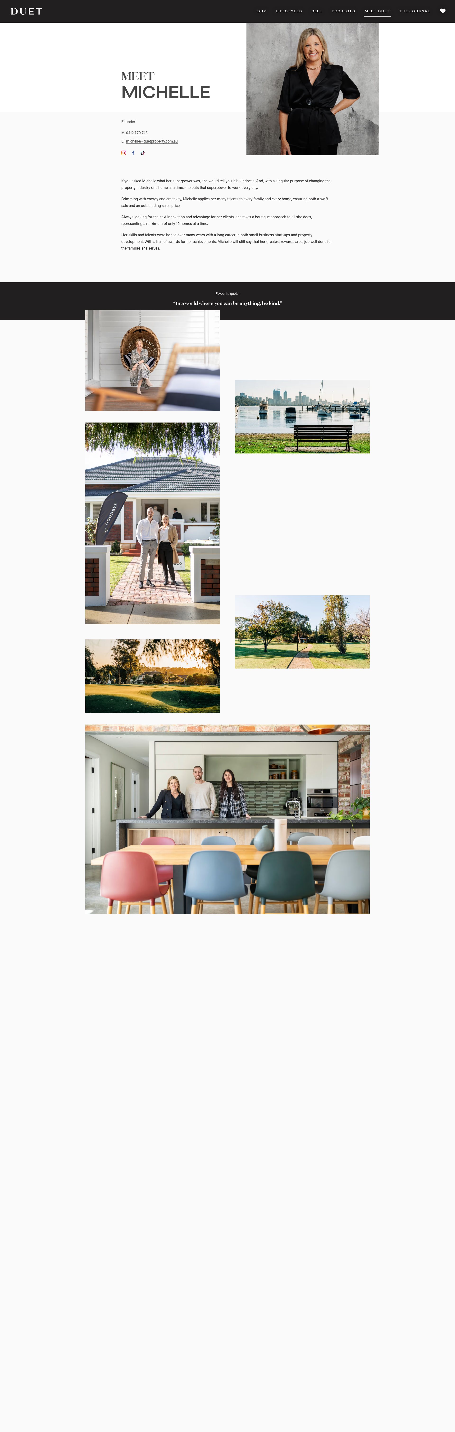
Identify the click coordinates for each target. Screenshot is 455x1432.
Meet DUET (377, 11)
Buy (261, 11)
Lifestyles (289, 11)
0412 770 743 (137, 133)
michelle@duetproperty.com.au (152, 141)
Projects (343, 11)
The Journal (415, 11)
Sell (317, 11)
